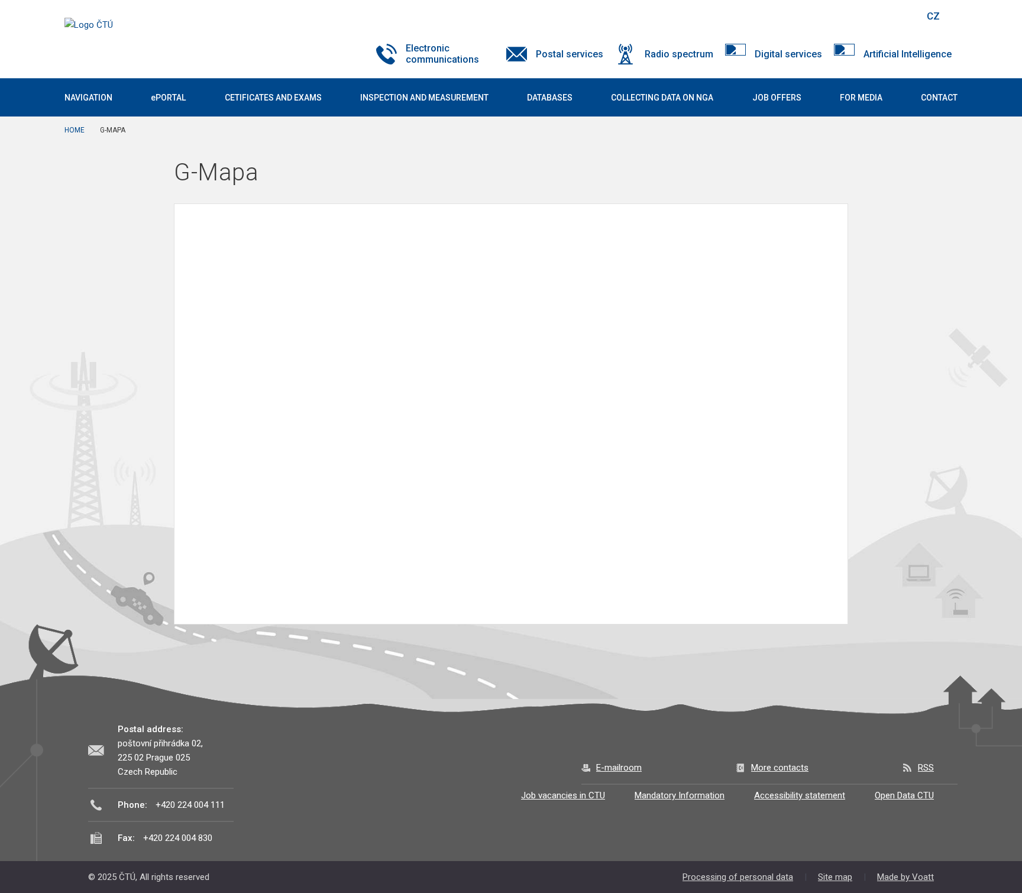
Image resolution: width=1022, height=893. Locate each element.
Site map (835, 877)
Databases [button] (550, 97)
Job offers (776, 97)
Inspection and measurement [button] (424, 97)
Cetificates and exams (273, 97)
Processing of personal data (738, 877)
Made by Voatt (905, 877)
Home (74, 130)
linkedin (873, 16)
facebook (832, 16)
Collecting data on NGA (662, 97)
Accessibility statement (799, 795)
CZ (933, 16)
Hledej (903, 16)
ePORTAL (168, 97)
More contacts (779, 767)
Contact (939, 97)
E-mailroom (619, 767)
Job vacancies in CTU (563, 795)
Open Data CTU (904, 795)
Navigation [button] (88, 97)
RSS (926, 767)
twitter (853, 16)
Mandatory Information (680, 795)
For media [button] (861, 97)
